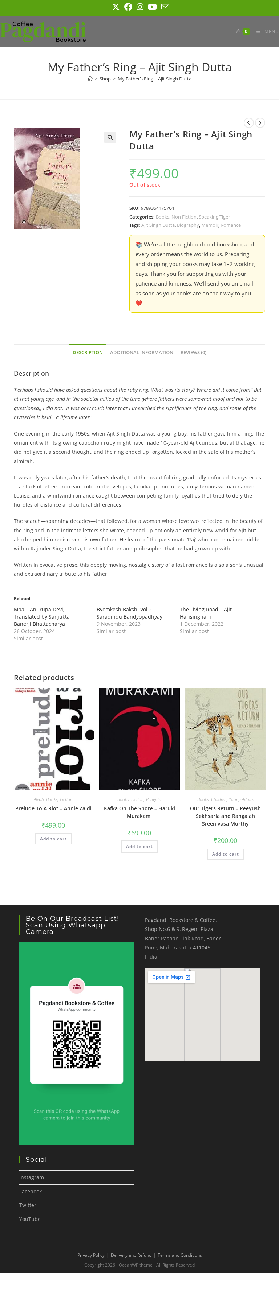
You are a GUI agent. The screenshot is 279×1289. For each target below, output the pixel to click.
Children (219, 799)
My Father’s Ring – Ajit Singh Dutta (154, 78)
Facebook (30, 1191)
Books (162, 216)
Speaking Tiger (214, 216)
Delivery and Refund (131, 1255)
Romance (231, 225)
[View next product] (260, 123)
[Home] (90, 78)
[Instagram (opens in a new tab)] (140, 7)
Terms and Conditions (180, 1255)
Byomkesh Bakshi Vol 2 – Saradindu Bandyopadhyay (129, 613)
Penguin (153, 799)
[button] (110, 137)
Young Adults (241, 799)
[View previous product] (249, 123)
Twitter (27, 1205)
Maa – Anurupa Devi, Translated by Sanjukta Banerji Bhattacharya (42, 616)
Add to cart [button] (53, 839)
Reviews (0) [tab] (193, 352)
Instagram (31, 1177)
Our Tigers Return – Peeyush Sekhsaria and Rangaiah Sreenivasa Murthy (225, 816)
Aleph (39, 799)
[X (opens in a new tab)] (116, 7)
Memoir (209, 225)
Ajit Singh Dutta (158, 225)
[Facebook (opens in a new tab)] (128, 7)
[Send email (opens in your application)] (164, 7)
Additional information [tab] (141, 352)
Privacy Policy (91, 1255)
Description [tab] (88, 352)
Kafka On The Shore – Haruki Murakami (139, 812)
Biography (188, 225)
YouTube (30, 1218)
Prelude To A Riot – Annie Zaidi (53, 808)
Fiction (66, 799)
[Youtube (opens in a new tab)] (152, 7)
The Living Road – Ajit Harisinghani (206, 613)
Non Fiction (184, 216)
